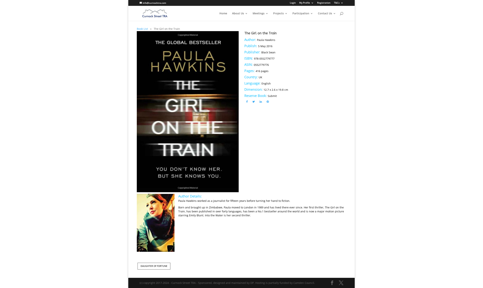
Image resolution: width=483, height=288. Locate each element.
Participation (300, 13)
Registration (324, 3)
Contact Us (325, 13)
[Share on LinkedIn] (261, 101)
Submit (272, 96)
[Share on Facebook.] (247, 101)
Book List (142, 29)
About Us (238, 13)
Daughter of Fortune (154, 266)
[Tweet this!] (254, 101)
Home (223, 13)
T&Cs (337, 3)
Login (293, 3)
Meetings (259, 13)
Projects (278, 13)
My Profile (304, 3)
